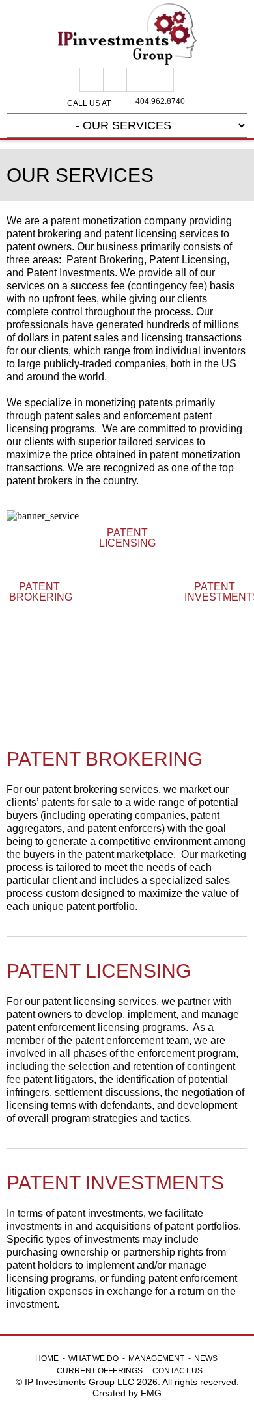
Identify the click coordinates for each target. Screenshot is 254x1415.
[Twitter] (138, 80)
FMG (151, 1393)
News (206, 1358)
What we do (93, 1358)
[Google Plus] (115, 80)
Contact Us (177, 1370)
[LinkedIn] (162, 80)
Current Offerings (100, 1370)
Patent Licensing (127, 538)
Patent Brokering (39, 592)
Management (156, 1358)
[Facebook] (91, 80)
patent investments (215, 592)
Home (47, 1358)
